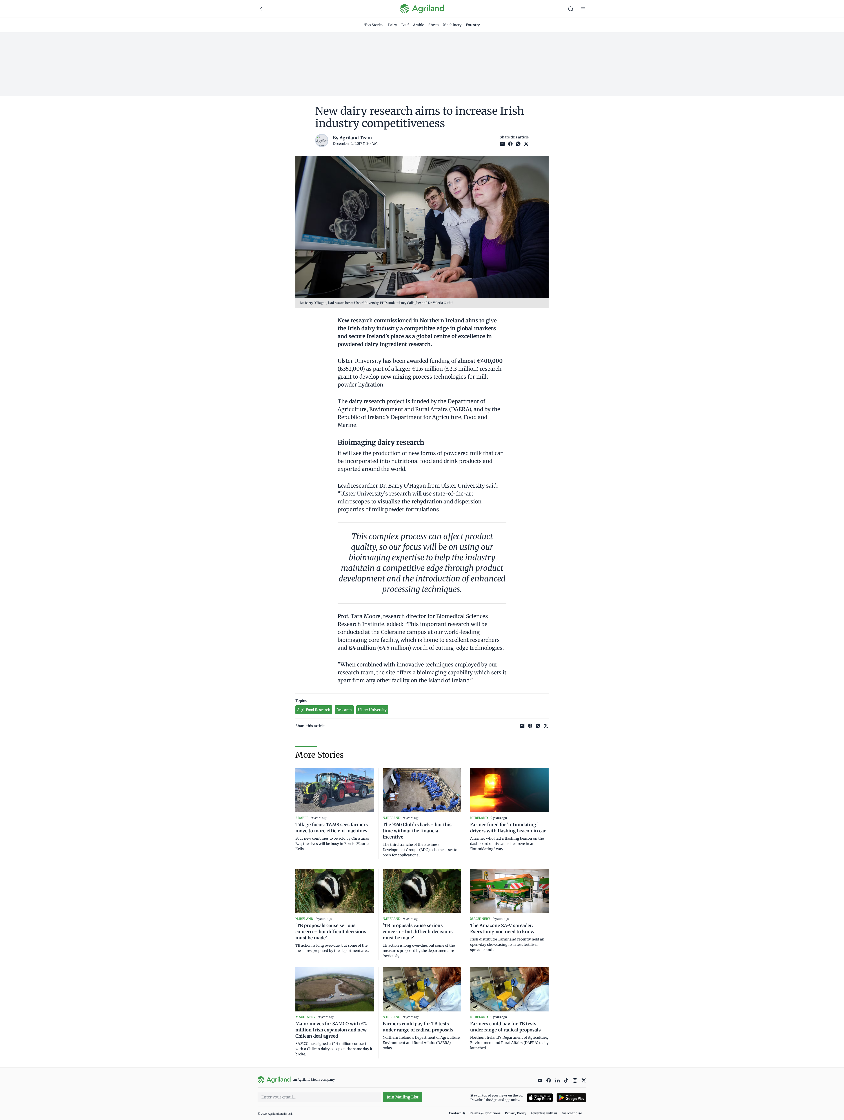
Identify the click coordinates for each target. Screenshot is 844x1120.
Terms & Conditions (485, 1113)
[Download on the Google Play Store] (571, 1097)
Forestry (473, 25)
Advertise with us (544, 1113)
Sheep (433, 25)
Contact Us (457, 1113)
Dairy (392, 25)
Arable (418, 25)
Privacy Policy (515, 1113)
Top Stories (373, 25)
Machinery (452, 25)
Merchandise (572, 1113)
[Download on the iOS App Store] (540, 1097)
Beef (405, 25)
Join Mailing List (402, 1097)
